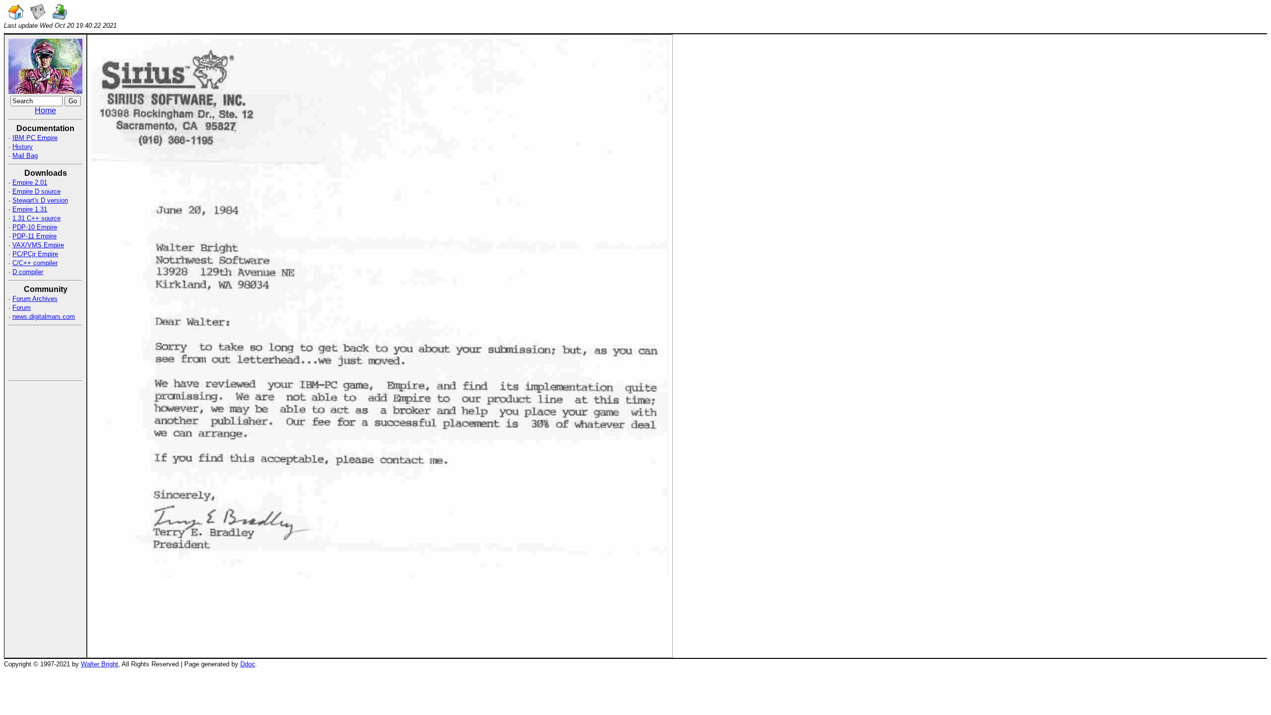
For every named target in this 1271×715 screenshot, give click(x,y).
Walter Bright (99, 664)
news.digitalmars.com (43, 316)
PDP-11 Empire (34, 236)
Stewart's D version (40, 200)
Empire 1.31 (29, 209)
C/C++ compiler (35, 263)
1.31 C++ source (36, 218)
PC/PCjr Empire (35, 254)
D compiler (27, 272)
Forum (21, 307)
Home (45, 110)
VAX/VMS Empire (38, 245)
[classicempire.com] (16, 17)
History (22, 146)
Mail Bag (25, 155)
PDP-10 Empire (34, 227)
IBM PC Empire (35, 138)
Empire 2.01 (29, 182)
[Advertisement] (38, 352)
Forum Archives (35, 298)
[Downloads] (60, 17)
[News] (38, 17)
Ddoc (247, 664)
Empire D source (36, 191)
